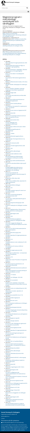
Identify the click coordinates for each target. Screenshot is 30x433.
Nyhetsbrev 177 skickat (11, 274)
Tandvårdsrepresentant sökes (12, 119)
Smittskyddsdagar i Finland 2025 (13, 390)
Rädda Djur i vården (10, 133)
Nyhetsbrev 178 (9, 257)
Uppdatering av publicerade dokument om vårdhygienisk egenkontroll (15, 100)
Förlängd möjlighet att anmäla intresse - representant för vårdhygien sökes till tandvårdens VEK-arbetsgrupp (14, 169)
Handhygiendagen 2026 (11, 92)
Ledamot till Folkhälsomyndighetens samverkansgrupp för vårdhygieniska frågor (15, 219)
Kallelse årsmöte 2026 (10, 113)
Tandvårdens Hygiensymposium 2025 (14, 250)
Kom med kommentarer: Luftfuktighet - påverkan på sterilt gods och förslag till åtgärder (16, 70)
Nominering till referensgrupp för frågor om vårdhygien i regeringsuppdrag (15, 66)
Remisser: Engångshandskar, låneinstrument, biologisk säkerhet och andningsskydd (16, 210)
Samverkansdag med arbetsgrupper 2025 (15, 202)
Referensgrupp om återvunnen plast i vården (16, 126)
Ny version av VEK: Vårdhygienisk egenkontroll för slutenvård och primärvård (16, 324)
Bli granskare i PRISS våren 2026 (13, 178)
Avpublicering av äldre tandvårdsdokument (15, 160)
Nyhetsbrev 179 (9, 239)
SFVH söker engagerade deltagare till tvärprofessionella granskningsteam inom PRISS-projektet (16, 224)
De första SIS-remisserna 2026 (12, 143)
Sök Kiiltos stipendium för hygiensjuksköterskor (16, 330)
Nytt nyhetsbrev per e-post (11, 300)
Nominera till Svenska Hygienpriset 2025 (14, 380)
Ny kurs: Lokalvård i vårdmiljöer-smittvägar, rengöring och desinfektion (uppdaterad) (15, 89)
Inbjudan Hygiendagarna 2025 (12, 397)
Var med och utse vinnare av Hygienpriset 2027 (16, 110)
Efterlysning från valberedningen (13, 151)
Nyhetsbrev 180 (9, 216)
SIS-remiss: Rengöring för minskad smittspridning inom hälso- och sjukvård (16, 310)
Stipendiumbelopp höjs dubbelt (12, 348)
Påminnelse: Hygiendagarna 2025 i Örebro (15, 367)
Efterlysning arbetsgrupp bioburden (13, 307)
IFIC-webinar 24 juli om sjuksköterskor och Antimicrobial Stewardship (15, 264)
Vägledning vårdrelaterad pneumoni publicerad (16, 267)
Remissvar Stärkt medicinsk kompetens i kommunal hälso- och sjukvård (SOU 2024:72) (15, 344)
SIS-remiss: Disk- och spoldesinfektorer (14, 341)
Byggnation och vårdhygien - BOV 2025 (14, 277)
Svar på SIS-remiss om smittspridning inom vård (16, 288)
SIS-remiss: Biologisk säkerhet (12, 320)
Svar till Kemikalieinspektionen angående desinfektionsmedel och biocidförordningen (15, 404)
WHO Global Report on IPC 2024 (12, 387)
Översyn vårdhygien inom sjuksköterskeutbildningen (11, 123)
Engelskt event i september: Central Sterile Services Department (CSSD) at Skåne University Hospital (16, 284)
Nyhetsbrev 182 (9, 148)
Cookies (3, 418)
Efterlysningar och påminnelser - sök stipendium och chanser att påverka (16, 253)
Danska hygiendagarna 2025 (12, 369)
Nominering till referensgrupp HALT (13, 232)
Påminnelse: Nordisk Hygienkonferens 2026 (15, 145)
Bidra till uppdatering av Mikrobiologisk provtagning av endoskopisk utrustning (14, 157)
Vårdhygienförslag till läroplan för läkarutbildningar (13, 130)
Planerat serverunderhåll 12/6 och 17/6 (14, 295)
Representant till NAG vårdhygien (13, 185)
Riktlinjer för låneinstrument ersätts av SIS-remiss (16, 81)
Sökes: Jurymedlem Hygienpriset (13, 297)
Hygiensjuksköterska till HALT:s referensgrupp (16, 357)
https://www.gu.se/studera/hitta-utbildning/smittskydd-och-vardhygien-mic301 (13, 45)
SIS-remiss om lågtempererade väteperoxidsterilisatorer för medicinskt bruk (15, 373)
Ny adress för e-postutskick (12, 280)
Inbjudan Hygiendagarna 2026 (12, 213)
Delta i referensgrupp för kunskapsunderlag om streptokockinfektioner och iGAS (16, 271)
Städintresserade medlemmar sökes (14, 153)
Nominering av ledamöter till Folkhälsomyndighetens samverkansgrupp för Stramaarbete (16, 174)
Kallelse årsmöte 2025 (10, 364)
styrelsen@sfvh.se (5, 416)
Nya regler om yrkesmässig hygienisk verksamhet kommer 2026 (14, 195)
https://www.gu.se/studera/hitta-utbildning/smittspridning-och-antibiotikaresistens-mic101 (14, 40)
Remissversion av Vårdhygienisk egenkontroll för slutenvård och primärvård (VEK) (16, 384)
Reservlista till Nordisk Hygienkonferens (14, 136)
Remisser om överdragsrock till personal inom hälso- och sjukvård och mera (16, 116)
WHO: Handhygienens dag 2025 (12, 318)
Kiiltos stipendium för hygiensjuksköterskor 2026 (16, 62)
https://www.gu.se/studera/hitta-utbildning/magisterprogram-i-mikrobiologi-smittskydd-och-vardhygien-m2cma (15, 35)
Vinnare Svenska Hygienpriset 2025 (13, 327)
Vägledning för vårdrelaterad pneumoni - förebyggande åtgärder (15, 400)
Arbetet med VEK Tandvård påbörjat (13, 103)
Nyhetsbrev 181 (9, 187)
